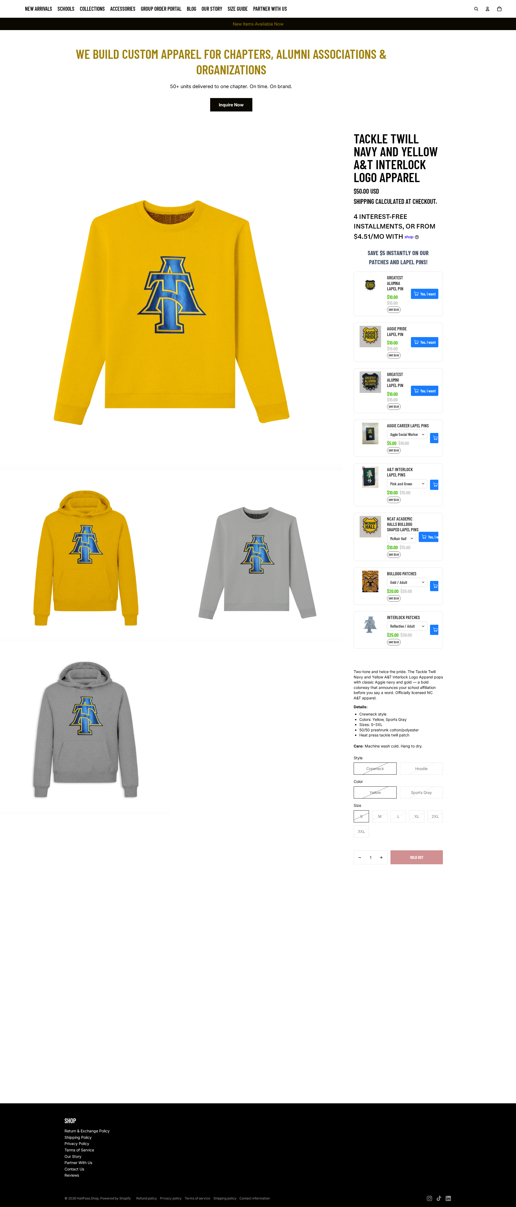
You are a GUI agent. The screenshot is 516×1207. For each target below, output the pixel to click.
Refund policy (146, 1198)
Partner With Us (78, 1162)
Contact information (254, 1198)
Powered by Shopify (115, 1198)
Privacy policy (171, 1198)
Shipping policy (224, 1198)
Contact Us (74, 1169)
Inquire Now (231, 104)
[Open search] (476, 9)
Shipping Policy (78, 1137)
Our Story (72, 1156)
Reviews (71, 1175)
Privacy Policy (76, 1143)
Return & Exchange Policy (87, 1131)
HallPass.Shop (88, 1198)
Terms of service (197, 1198)
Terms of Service (79, 1150)
